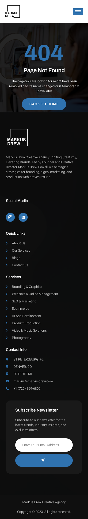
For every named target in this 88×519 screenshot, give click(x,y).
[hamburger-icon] (78, 11)
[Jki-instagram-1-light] (10, 217)
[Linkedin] (23, 217)
